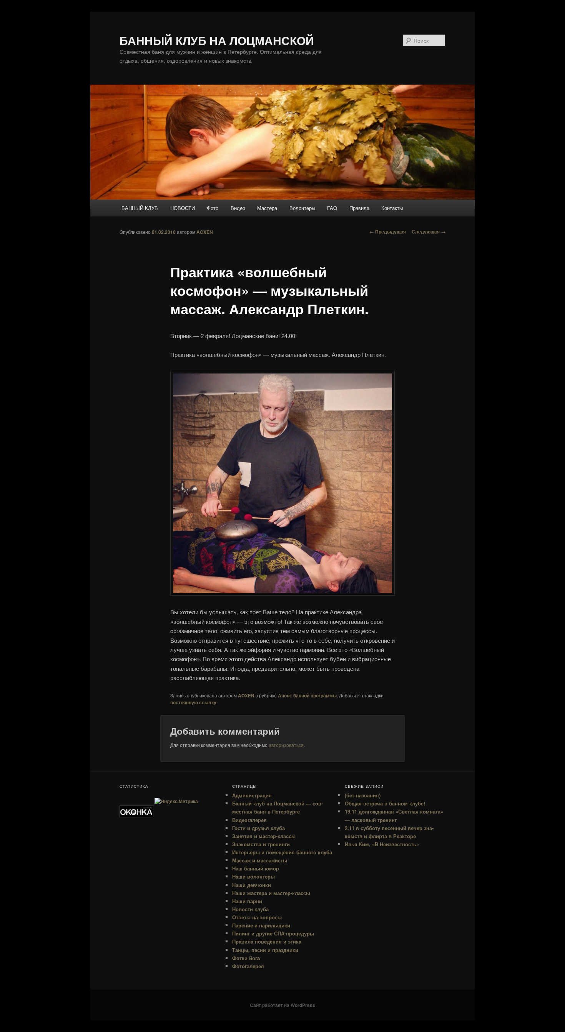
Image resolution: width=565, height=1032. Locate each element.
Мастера (267, 208)
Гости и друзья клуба (258, 828)
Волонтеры (302, 208)
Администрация (252, 795)
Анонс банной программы (307, 695)
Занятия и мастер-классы (264, 836)
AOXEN (204, 231)
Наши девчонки (251, 885)
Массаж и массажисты (259, 860)
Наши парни (247, 901)
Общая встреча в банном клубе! (385, 803)
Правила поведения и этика (266, 941)
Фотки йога (246, 958)
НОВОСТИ (182, 208)
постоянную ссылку (193, 702)
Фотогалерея (248, 966)
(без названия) (363, 795)
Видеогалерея (249, 820)
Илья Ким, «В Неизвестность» (382, 844)
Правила (359, 208)
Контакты (392, 208)
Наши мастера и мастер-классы (271, 893)
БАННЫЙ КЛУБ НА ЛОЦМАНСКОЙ (217, 40)
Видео (238, 208)
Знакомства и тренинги (261, 844)
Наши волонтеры (253, 876)
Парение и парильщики (261, 925)
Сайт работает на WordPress (282, 1005)
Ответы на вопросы (257, 917)
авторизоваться (286, 745)
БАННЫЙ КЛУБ (139, 208)
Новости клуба (250, 909)
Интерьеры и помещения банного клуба (282, 852)
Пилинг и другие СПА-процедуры (273, 933)
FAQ (332, 208)
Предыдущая (387, 231)
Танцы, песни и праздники (265, 950)
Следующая (428, 231)
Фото (212, 208)
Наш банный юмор (255, 868)
